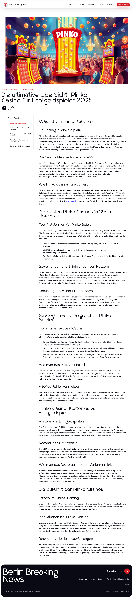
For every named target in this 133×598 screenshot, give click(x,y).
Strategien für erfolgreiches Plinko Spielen (21, 135)
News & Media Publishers (11, 89)
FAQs (100, 579)
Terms (122, 591)
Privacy (115, 591)
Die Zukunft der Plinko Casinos (20, 146)
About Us (108, 591)
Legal (127, 591)
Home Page (83, 579)
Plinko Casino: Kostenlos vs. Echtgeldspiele (19, 141)
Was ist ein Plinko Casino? (18, 123)
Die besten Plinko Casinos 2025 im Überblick (21, 128)
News (93, 579)
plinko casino (72, 201)
